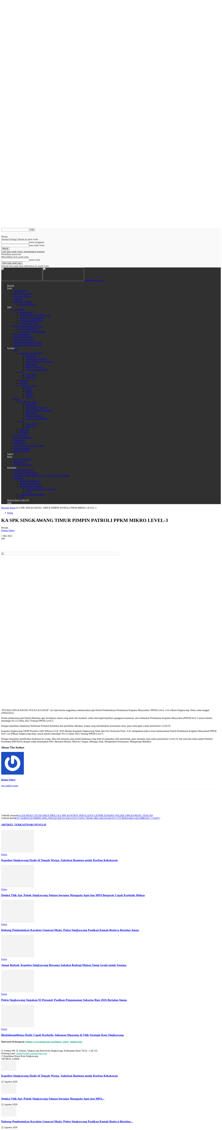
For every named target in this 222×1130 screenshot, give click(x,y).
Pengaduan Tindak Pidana (25, 472)
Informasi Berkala (21, 334)
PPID (9, 307)
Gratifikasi (18, 478)
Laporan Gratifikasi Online (32, 494)
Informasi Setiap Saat (23, 337)
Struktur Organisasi (22, 293)
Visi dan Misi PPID (28, 323)
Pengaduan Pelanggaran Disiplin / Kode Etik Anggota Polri (41, 475)
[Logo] (22, 280)
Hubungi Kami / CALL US (18, 500)
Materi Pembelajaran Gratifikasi (40, 489)
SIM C (28, 388)
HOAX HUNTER (22, 464)
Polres (13, 508)
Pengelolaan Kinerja (23, 301)
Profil (9, 288)
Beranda (10, 285)
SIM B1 (29, 394)
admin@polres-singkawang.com (31, 1053)
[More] (50, 543)
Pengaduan (11, 467)
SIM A (28, 391)
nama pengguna (36, 242)
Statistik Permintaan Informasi (27, 345)
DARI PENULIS (36, 824)
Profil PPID (18, 309)
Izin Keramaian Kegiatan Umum (28, 445)
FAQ (21, 372)
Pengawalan (19, 443)
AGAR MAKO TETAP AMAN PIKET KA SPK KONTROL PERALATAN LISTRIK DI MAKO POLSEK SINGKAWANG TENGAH (85, 815)
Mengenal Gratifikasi (29, 481)
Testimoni (24, 380)
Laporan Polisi (20, 434)
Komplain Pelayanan (23, 470)
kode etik (17, 299)
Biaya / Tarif (31, 364)
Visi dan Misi (19, 290)
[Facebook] (6, 543)
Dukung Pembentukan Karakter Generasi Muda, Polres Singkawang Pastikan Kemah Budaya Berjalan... (67, 1121)
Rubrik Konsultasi (22, 448)
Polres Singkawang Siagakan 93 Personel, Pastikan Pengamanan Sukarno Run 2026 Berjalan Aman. (64, 1000)
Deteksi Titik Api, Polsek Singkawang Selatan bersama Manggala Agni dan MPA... (52, 1098)
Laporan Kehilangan (23, 437)
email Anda (34, 260)
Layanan (10, 348)
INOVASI (24, 432)
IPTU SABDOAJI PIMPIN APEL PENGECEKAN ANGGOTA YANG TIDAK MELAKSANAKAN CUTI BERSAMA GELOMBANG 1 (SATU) (87, 818)
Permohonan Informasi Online (27, 342)
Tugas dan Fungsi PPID (30, 320)
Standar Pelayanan (28, 402)
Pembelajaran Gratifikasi (31, 486)
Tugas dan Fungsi (21, 296)
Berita (9, 457)
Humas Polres (7, 530)
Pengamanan (19, 440)
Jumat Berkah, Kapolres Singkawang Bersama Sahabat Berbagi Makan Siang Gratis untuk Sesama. (64, 965)
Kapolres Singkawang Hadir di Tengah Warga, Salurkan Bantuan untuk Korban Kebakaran (59, 860)
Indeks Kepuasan (21, 451)
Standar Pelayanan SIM (30, 353)
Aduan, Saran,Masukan (36, 418)
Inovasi (22, 383)
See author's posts (9, 785)
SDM (9, 503)
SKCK (16, 399)
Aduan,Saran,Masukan (36, 369)
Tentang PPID (26, 312)
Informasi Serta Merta (23, 339)
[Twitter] (17, 543)
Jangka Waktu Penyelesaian (38, 361)
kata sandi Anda (36, 245)
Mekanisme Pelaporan (29, 483)
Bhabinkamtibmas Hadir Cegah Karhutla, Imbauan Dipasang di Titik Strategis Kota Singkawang (62, 1035)
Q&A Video (31, 375)
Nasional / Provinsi (22, 459)
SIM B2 (29, 396)
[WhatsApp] (39, 543)
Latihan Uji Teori (27, 386)
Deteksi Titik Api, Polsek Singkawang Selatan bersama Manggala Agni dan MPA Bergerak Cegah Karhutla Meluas (73, 895)
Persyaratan (30, 356)
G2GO (28, 492)
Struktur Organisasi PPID (31, 318)
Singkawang (19, 462)
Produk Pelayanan (34, 367)
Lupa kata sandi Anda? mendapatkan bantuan (23, 251)
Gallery (10, 454)
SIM (15, 350)
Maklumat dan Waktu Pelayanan (34, 315)
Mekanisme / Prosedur (36, 358)
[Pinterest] (28, 543)
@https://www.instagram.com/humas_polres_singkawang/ (53, 1041)
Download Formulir (28, 329)
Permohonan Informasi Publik (27, 326)
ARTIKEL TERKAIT (14, 824)
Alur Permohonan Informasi (32, 331)
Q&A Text (30, 377)
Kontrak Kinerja (27, 304)
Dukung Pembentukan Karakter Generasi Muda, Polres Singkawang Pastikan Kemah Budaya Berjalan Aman (70, 930)
